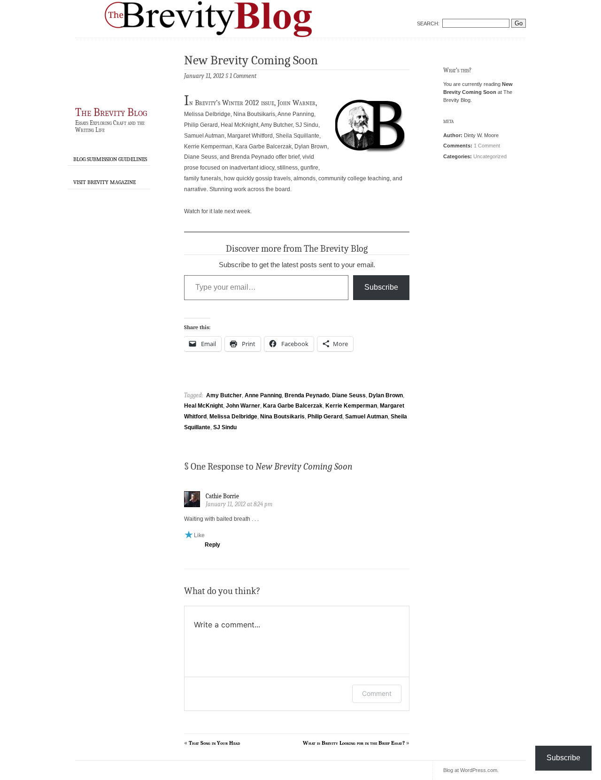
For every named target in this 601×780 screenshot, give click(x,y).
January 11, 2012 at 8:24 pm (239, 504)
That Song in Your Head (214, 743)
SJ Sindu (225, 427)
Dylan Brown (386, 395)
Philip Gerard (325, 416)
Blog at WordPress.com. (471, 770)
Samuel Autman (366, 416)
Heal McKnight (203, 405)
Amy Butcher (224, 395)
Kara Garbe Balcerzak (293, 405)
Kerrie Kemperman (351, 405)
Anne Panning (263, 395)
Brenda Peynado (307, 395)
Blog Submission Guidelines (110, 159)
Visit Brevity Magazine (104, 182)
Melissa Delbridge (233, 416)
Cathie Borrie (222, 496)
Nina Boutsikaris (282, 416)
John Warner (243, 405)
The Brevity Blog (111, 112)
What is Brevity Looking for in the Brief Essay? (354, 743)
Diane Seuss (349, 395)
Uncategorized (490, 156)
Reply (212, 544)
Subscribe (381, 287)
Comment (377, 693)
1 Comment (487, 145)
